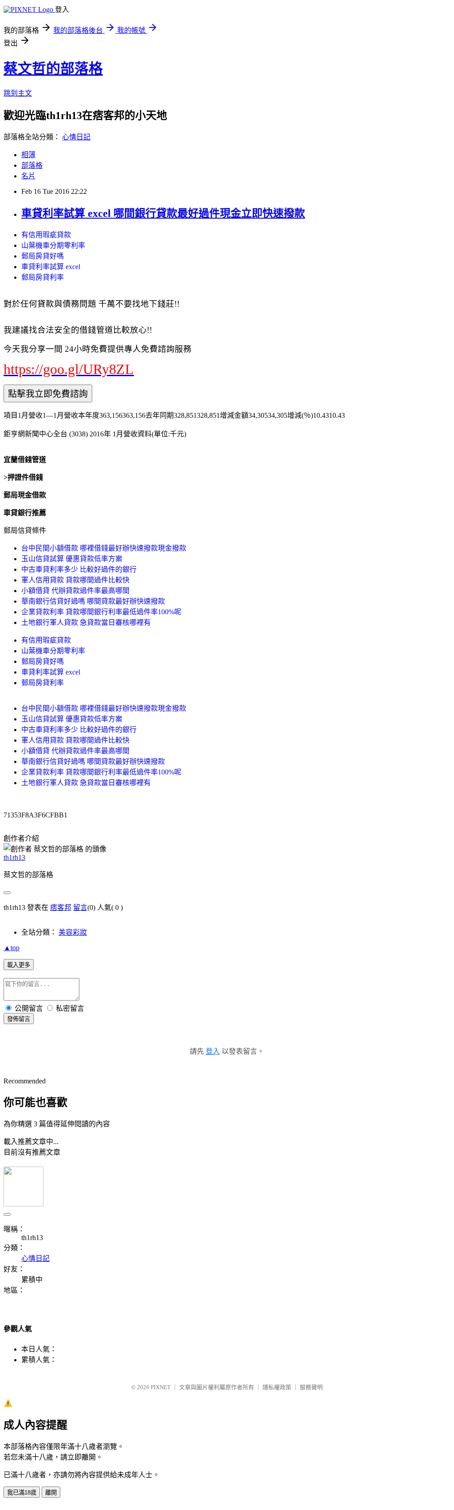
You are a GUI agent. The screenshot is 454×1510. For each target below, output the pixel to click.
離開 (51, 1492)
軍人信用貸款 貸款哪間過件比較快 (75, 580)
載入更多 (18, 965)
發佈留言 (18, 1019)
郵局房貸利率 (42, 277)
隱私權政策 (276, 1387)
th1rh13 (14, 857)
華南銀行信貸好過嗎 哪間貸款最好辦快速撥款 (93, 601)
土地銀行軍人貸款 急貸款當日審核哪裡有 (86, 622)
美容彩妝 (73, 932)
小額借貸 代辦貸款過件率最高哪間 (75, 590)
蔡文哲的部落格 (53, 69)
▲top (12, 947)
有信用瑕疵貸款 (46, 235)
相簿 (28, 154)
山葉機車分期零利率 (53, 245)
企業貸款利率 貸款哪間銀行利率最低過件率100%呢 (101, 612)
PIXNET (161, 1387)
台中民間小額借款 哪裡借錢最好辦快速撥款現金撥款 (103, 548)
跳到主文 (18, 93)
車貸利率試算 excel (50, 266)
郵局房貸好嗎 (42, 256)
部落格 (32, 165)
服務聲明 (311, 1387)
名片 (28, 176)
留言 (80, 907)
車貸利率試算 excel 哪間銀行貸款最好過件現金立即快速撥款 (163, 213)
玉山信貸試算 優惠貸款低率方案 (71, 558)
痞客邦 (60, 907)
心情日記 (76, 137)
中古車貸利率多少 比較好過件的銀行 (79, 569)
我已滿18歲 (21, 1492)
